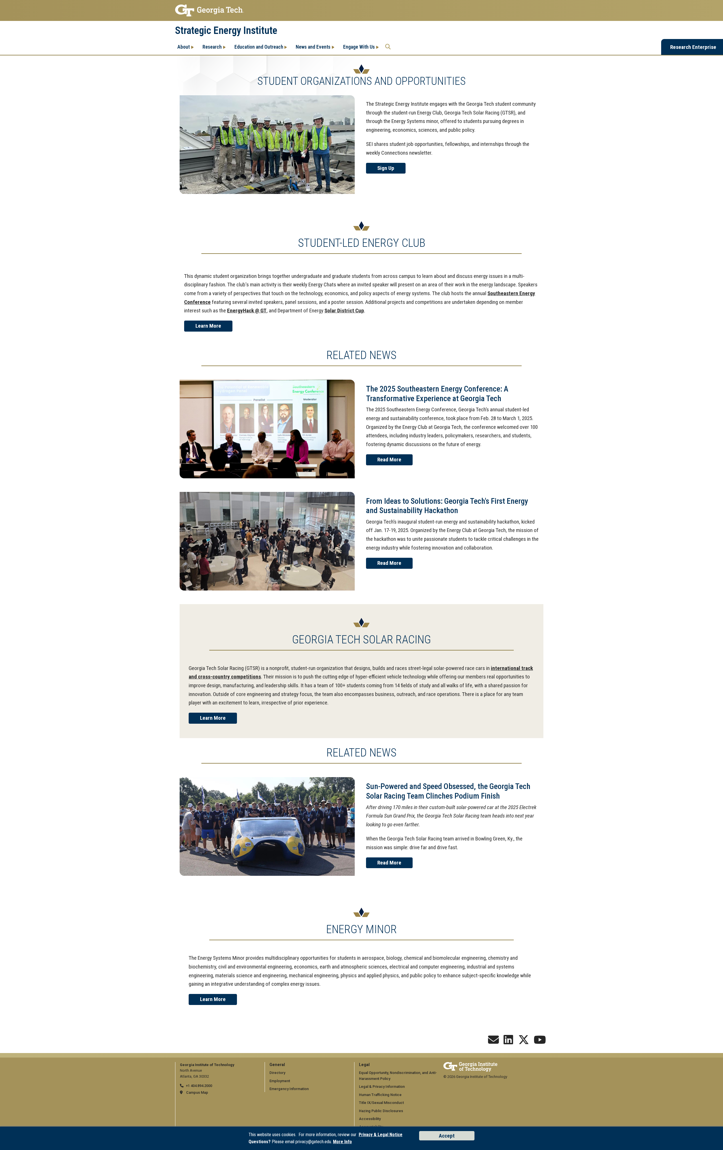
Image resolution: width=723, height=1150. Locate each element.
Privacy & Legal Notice (380, 1134)
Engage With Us (359, 47)
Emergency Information (289, 1089)
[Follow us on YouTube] (540, 1042)
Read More (389, 459)
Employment (279, 1081)
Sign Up (385, 168)
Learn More (208, 326)
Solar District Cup (344, 310)
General (277, 1064)
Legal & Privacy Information (382, 1086)
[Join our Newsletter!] (493, 1042)
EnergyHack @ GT (247, 310)
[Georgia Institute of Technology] (361, 10)
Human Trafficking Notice (380, 1095)
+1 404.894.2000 (199, 1086)
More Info (342, 1141)
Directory (277, 1073)
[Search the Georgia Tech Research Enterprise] (388, 47)
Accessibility (370, 1119)
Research (212, 47)
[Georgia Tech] (470, 1065)
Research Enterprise (693, 47)
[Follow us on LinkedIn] (508, 1042)
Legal (364, 1064)
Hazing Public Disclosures (381, 1111)
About (183, 47)
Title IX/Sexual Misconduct (381, 1103)
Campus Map (197, 1092)
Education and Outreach (258, 47)
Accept (447, 1135)
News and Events (313, 47)
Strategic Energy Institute (226, 30)
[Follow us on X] (523, 1042)
